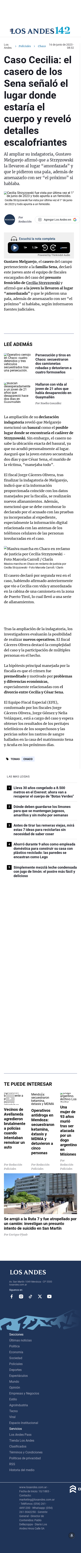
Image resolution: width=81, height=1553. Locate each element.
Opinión (14, 1387)
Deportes (15, 1370)
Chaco (28, 759)
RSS (12, 1464)
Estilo (13, 1399)
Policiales (25, 46)
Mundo (14, 1381)
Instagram (21, 1296)
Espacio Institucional (23, 1423)
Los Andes (8, 46)
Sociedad (15, 1358)
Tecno (13, 1411)
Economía (16, 1352)
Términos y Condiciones (25, 1452)
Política (14, 1346)
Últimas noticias (20, 1340)
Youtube (49, 1296)
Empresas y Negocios (24, 1393)
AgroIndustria (18, 1405)
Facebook (11, 1296)
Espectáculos (18, 1376)
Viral (12, 1417)
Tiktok (30, 1296)
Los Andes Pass (20, 1435)
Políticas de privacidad (25, 1458)
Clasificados (17, 1446)
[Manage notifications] (72, 1535)
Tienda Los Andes (21, 1440)
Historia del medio (21, 1470)
